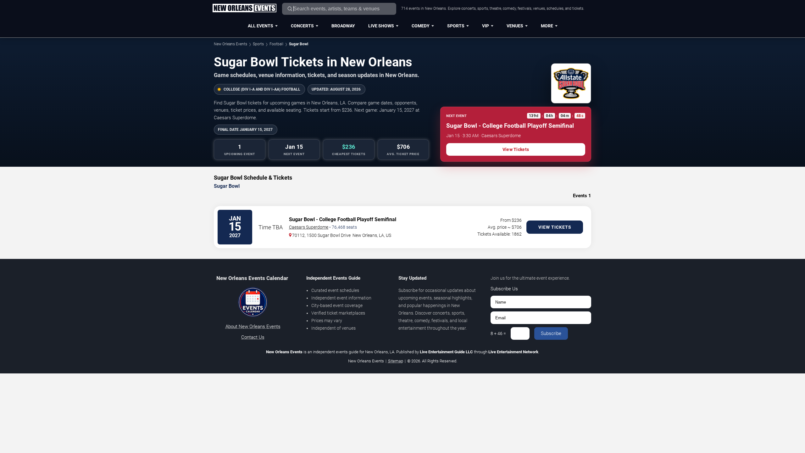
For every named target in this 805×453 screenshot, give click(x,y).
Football (276, 44)
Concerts (302, 25)
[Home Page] (244, 8)
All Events (260, 25)
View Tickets (515, 149)
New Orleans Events (230, 44)
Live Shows (381, 25)
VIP (485, 25)
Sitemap (395, 361)
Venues (515, 25)
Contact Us (252, 337)
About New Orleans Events (252, 326)
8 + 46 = (498, 333)
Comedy (421, 25)
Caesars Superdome (308, 227)
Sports (455, 25)
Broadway (343, 25)
